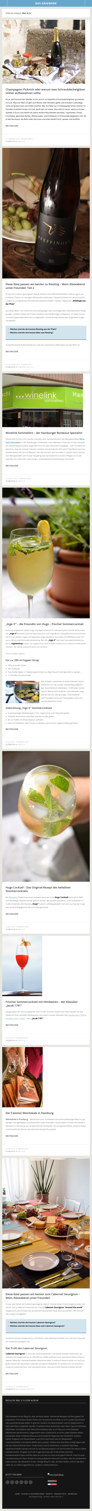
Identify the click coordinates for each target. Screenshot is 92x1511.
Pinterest (26, 1482)
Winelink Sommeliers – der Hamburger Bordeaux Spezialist (44, 433)
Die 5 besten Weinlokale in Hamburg (29, 1113)
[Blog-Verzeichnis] (52, 1484)
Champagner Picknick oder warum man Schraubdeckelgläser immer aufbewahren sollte (45, 91)
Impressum (72, 1494)
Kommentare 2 (25, 478)
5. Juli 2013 (10, 1038)
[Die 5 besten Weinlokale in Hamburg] (22, 1106)
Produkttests (60, 1494)
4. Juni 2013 (10, 1149)
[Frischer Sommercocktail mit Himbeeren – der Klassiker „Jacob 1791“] (22, 995)
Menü (3, 3)
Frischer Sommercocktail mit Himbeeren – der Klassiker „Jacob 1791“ (42, 1003)
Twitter (8, 1482)
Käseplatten (22, 367)
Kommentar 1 (27, 364)
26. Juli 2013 (10, 742)
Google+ (17, 1482)
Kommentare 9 (22, 742)
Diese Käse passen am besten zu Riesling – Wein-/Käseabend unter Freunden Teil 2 (45, 286)
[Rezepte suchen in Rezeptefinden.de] (56, 1474)
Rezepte (49, 1494)
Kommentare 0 (27, 139)
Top (46, 1503)
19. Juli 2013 (10, 927)
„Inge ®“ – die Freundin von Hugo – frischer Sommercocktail (44, 624)
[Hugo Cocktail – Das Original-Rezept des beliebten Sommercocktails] (46, 881)
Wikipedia (13, 897)
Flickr (21, 1482)
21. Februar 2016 (12, 139)
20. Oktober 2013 (13, 364)
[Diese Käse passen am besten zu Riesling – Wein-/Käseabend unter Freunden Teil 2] (46, 278)
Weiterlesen (12, 126)
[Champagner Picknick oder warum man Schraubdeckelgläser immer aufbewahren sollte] (43, 83)
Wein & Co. (21, 141)
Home (17, 1494)
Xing (31, 1482)
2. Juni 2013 (10, 1387)
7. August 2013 (12, 478)
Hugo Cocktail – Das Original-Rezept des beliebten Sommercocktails (38, 889)
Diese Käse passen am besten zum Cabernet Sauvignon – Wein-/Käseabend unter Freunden (43, 1295)
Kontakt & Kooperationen (32, 1494)
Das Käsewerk (46, 3)
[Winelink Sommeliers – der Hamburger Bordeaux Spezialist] (42, 426)
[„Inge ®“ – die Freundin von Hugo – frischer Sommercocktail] (46, 617)
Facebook (12, 1482)
